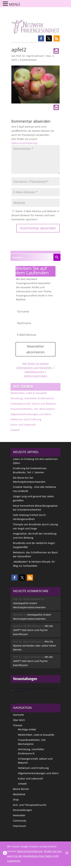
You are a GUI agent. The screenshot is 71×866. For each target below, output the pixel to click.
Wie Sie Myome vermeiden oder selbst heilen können (34, 645)
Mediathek (19, 794)
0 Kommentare (28, 59)
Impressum (19, 826)
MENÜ (14, 4)
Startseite (18, 714)
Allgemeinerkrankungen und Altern (31, 414)
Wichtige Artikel (27, 729)
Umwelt (15, 430)
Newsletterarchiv (34, 371)
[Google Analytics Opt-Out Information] (5, 854)
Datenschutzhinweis (35, 375)
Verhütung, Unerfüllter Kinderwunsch (32, 398)
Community (19, 820)
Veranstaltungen (22, 810)
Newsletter (19, 815)
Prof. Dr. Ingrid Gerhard (30, 55)
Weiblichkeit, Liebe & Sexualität (29, 393)
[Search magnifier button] (56, 257)
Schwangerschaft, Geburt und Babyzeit (33, 403)
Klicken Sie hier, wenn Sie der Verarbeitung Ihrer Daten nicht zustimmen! (34, 856)
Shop (16, 799)
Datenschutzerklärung (24, 143)
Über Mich (19, 720)
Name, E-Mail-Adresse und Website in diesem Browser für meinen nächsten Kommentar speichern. (35, 215)
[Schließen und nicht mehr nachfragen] (66, 854)
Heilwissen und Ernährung (26, 419)
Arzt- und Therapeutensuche (29, 804)
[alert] (35, 690)
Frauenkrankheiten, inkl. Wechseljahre (33, 409)
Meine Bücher (21, 789)
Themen (17, 725)
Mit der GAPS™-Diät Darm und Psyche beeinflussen (33, 630)
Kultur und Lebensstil (23, 424)
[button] (41, 38)
